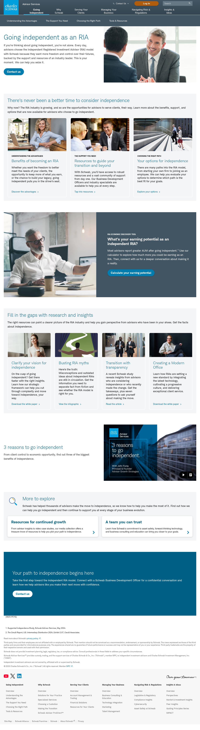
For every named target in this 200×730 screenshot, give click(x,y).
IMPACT (169, 713)
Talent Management (111, 711)
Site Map (8, 721)
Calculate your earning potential (131, 272)
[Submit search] (190, 3)
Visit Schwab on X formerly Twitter (12, 676)
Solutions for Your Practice (50, 695)
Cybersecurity (140, 704)
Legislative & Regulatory (145, 695)
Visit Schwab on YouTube (6, 676)
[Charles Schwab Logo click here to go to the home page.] (11, 7)
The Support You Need (16, 702)
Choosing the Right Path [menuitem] (88, 20)
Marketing (106, 707)
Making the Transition (47, 708)
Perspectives (172, 695)
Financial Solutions (78, 702)
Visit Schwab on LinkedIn (19, 676)
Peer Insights (172, 704)
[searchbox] (177, 3)
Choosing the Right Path (17, 707)
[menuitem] (177, 3)
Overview (10, 691)
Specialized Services (47, 699)
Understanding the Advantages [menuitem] (22, 20)
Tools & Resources (14, 711)
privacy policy (32, 638)
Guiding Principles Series (177, 708)
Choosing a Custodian (48, 704)
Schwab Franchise (39, 721)
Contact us (14, 71)
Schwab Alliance (22, 721)
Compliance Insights (143, 699)
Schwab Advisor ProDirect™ (50, 713)
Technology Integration (112, 702)
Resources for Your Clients (82, 707)
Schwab (53, 721)
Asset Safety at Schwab (144, 708)
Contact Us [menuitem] (121, 3)
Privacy (81, 721)
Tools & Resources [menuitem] (118, 20)
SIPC (68, 666)
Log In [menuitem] (146, 3)
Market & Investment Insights (179, 699)
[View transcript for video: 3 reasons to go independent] (191, 475)
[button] (150, 453)
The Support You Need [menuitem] (57, 20)
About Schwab (66, 721)
